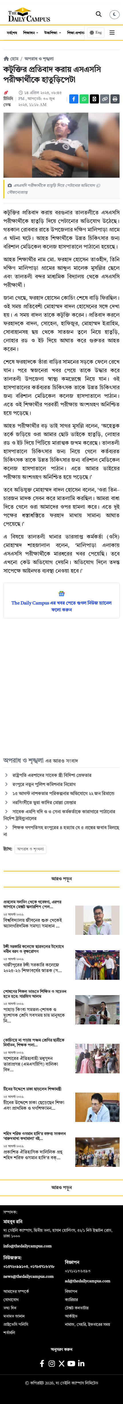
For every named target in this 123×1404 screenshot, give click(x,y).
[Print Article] (115, 98)
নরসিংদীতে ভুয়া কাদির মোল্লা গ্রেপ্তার (43, 803)
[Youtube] (71, 1364)
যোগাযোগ (11, 1300)
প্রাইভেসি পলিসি (15, 1325)
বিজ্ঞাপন (71, 1292)
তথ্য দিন (9, 1308)
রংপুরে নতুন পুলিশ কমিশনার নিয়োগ (43, 784)
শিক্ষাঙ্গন (29, 33)
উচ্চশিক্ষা (51, 33)
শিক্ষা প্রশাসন (76, 33)
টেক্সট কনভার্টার (76, 1308)
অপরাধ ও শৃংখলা (30, 849)
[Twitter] (94, 98)
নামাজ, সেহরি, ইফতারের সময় (87, 1325)
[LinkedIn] (81, 1364)
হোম (13, 59)
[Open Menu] (112, 32)
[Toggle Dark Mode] (115, 14)
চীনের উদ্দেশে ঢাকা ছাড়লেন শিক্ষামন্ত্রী (32, 1089)
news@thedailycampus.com (28, 1277)
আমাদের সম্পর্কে (16, 1292)
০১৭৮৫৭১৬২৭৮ (42, 1267)
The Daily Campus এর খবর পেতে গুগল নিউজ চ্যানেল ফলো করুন (61, 606)
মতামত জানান (14, 1316)
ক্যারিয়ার (71, 1300)
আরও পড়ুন (61, 879)
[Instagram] (51, 1364)
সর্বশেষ (12, 33)
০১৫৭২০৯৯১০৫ (15, 1267)
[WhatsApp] (84, 98)
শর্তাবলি (9, 1333)
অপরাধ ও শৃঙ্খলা (39, 59)
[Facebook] (73, 98)
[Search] (99, 14)
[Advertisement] (61, 687)
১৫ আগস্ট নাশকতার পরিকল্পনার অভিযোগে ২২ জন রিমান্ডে (62, 794)
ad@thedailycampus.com (87, 1281)
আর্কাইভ (71, 1316)
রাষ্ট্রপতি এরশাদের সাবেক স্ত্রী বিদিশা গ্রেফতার (52, 775)
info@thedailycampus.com (27, 1246)
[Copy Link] (104, 98)
